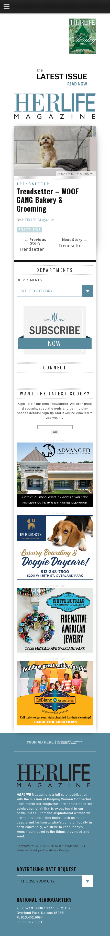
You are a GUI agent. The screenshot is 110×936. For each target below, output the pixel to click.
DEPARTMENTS (29, 280)
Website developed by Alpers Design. (43, 850)
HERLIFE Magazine (38, 219)
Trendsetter (33, 183)
